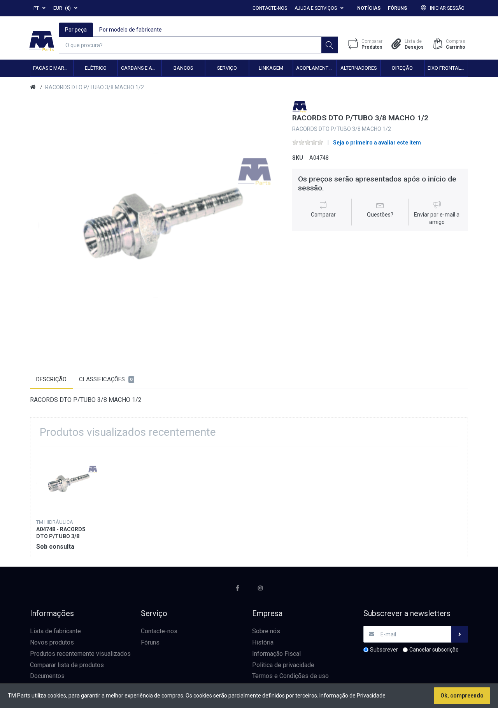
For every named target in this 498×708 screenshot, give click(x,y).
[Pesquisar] (329, 45)
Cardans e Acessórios (141, 68)
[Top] (33, 87)
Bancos (183, 68)
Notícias (369, 8)
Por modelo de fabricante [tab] (130, 29)
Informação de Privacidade (352, 695)
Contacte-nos (270, 8)
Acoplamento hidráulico (316, 68)
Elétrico (96, 68)
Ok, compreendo (462, 695)
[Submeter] (459, 634)
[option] (155, 225)
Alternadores (358, 68)
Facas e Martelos (53, 68)
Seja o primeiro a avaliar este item (377, 142)
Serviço (227, 68)
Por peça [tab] (76, 29)
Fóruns (397, 8)
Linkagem (271, 68)
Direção (402, 68)
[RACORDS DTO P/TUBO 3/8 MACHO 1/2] (155, 225)
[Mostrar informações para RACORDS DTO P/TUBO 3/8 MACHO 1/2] (66, 483)
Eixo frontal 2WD (448, 68)
